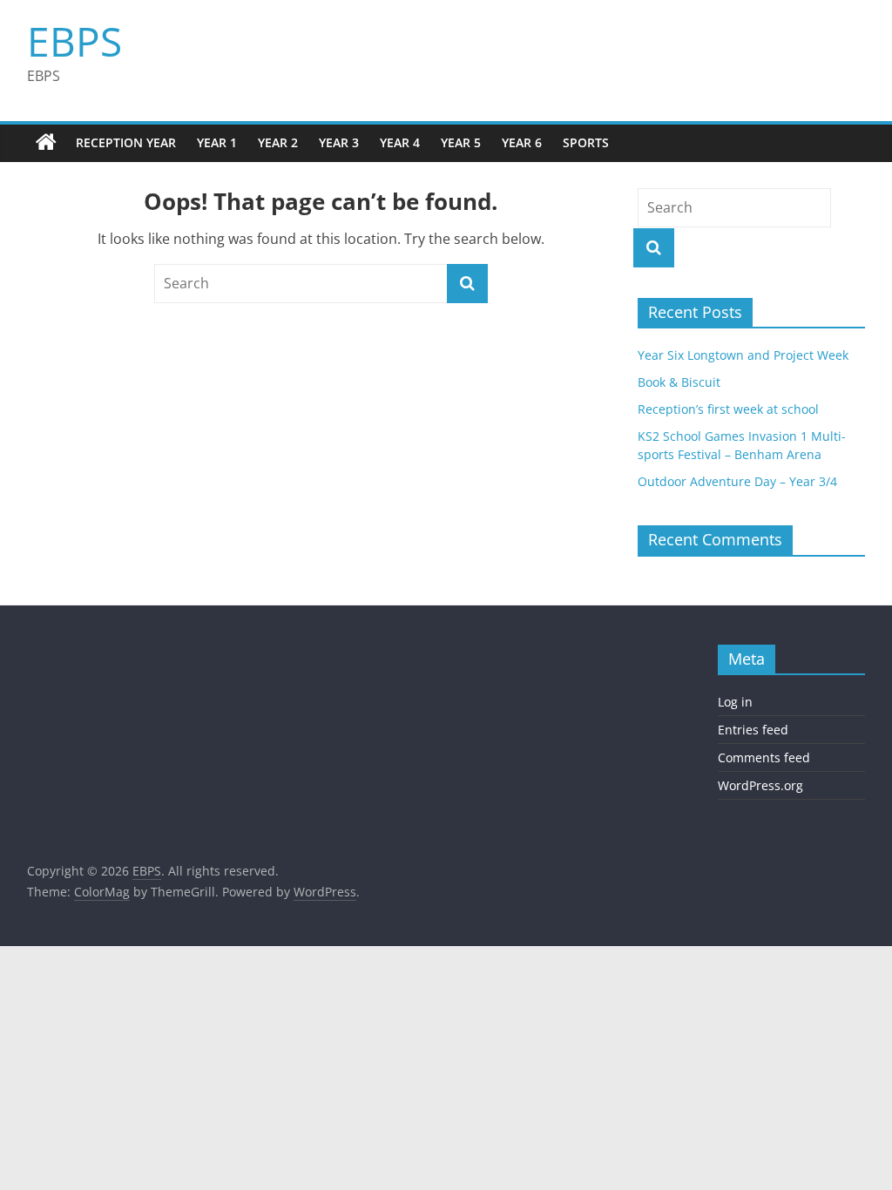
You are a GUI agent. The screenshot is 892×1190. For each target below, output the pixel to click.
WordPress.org (760, 785)
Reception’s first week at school (728, 409)
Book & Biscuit (679, 382)
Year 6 (522, 142)
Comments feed (764, 757)
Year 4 (400, 142)
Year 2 (278, 142)
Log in (735, 701)
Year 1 (217, 142)
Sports (586, 142)
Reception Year (126, 142)
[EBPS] (46, 143)
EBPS (74, 41)
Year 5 (461, 142)
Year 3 (339, 142)
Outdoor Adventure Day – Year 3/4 (737, 481)
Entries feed (753, 729)
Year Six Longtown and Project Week (743, 355)
